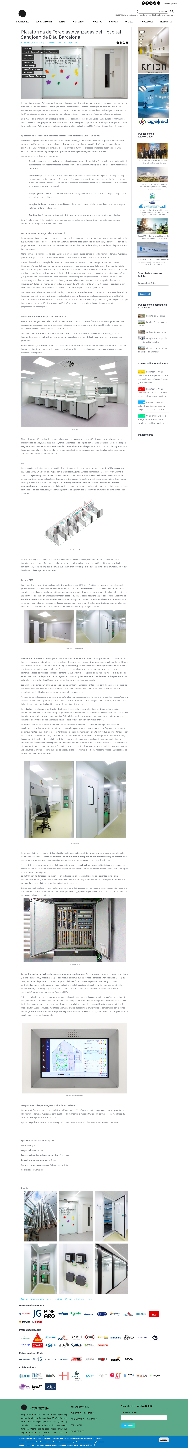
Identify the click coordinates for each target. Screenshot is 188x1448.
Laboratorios (28, 62)
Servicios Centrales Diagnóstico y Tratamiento (40, 52)
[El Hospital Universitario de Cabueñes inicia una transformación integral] (153, 151)
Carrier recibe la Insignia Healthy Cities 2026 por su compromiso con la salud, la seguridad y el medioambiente (153, 212)
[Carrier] (102, 1313)
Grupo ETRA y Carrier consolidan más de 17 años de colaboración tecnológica (153, 237)
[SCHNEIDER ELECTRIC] (75, 1313)
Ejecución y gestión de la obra (34, 76)
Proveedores (146, 21)
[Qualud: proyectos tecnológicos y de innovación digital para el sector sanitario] (76, 1345)
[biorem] (76, 1375)
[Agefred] (115, 1313)
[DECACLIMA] (142, 1337)
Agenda (129, 21)
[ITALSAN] (62, 1313)
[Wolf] (102, 1359)
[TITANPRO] (76, 1359)
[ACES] (24, 1386)
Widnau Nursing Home (156, 332)
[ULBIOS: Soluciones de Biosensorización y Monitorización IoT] (89, 1359)
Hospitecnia (22, 21)
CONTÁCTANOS (77, 1431)
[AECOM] (129, 1359)
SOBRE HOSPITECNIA (80, 1407)
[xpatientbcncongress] (128, 1375)
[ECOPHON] (102, 1337)
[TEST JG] (37, 1359)
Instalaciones (28, 55)
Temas (62, 21)
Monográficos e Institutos (33, 69)
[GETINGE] (50, 1359)
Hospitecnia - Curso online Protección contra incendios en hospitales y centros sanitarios (153, 392)
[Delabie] (141, 1313)
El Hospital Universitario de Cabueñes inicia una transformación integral (153, 161)
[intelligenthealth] (102, 1375)
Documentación (44, 21)
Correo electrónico (147, 283)
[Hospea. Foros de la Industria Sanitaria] (63, 1375)
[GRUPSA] (89, 1337)
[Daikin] (50, 1337)
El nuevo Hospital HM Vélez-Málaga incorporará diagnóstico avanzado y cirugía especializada (153, 186)
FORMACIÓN (76, 1425)
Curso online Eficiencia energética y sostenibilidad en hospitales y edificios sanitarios (152, 419)
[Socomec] (115, 1337)
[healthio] (89, 1375)
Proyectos (78, 21)
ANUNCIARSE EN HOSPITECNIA (84, 1419)
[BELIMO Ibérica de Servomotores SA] (115, 1359)
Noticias (113, 21)
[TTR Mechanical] (63, 1359)
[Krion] (76, 1337)
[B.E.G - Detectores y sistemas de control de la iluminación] (154, 1313)
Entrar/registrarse (170, 4)
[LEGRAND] (37, 1321)
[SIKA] (37, 1337)
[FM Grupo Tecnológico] (63, 1337)
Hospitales (166, 21)
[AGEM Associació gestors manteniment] (37, 1375)
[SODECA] (129, 1337)
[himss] (50, 1375)
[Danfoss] (37, 1345)
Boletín (142, 276)
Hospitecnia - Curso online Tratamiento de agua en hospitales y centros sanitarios (151, 406)
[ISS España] (155, 1337)
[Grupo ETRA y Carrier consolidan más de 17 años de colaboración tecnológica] (153, 226)
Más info (92, 1445)
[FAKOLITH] (89, 1345)
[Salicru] (102, 1345)
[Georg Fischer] (50, 1345)
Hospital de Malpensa (155, 315)
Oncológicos (28, 73)
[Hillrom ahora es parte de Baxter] (89, 1313)
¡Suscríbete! (145, 294)
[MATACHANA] (24, 1359)
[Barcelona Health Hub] (141, 1375)
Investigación (28, 59)
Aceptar (163, 1440)
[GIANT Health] (37, 1386)
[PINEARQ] (49, 1313)
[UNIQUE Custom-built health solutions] (155, 1375)
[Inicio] (22, 13)
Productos (96, 21)
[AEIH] (24, 1375)
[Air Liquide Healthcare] (24, 1313)
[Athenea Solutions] (50, 1386)
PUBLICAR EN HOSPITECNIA (82, 1413)
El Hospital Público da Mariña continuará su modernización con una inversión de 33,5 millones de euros (153, 261)
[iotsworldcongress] (115, 1375)
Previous (136, 50)
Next (170, 50)
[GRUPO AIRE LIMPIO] (24, 1337)
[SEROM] (24, 1321)
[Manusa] (24, 1345)
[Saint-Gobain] (128, 1313)
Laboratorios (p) (29, 66)
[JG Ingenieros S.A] (37, 1313)
